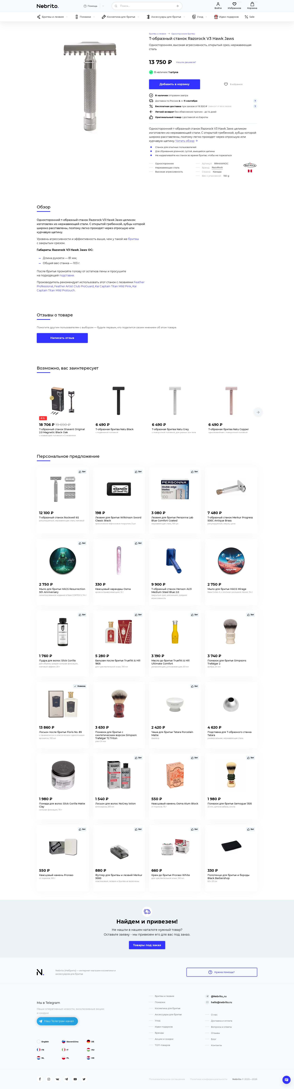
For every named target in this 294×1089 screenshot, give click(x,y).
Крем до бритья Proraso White (170, 875)
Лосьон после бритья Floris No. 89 (60, 732)
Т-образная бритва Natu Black (115, 429)
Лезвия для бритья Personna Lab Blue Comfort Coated (172, 519)
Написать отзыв (62, 338)
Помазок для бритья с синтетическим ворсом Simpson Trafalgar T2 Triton (116, 735)
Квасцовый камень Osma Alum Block (174, 803)
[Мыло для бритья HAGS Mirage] (231, 560)
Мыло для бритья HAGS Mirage (227, 589)
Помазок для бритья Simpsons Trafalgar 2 (227, 662)
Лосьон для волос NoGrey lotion (115, 803)
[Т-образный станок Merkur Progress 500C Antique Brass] (231, 489)
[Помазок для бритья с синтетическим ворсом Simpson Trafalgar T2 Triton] (119, 703)
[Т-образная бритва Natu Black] (119, 400)
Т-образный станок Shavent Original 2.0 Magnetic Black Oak (62, 431)
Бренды (159, 1032)
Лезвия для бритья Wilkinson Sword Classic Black (118, 519)
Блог (213, 1039)
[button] (258, 412)
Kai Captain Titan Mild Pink (113, 286)
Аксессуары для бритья (168, 1014)
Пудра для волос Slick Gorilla (57, 660)
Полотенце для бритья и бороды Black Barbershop (228, 877)
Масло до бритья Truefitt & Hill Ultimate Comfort (170, 662)
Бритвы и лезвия (164, 996)
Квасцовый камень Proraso (56, 875)
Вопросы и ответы (221, 1026)
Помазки (160, 1002)
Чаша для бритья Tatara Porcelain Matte (172, 734)
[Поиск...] (177, 6)
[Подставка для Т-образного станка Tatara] (231, 703)
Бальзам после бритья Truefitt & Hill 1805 (117, 662)
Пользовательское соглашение (167, 1079)
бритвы (133, 239)
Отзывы (215, 1033)
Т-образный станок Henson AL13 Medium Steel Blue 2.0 (171, 590)
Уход (157, 1020)
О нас (214, 1014)
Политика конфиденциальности (208, 1079)
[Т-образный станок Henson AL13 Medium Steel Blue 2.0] (175, 560)
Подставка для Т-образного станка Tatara (229, 734)
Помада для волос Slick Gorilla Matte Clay (62, 805)
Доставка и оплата (221, 1020)
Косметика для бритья (167, 1008)
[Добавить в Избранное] (83, 423)
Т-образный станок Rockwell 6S (59, 517)
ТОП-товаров (162, 1045)
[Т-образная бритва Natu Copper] (231, 400)
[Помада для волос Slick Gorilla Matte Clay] (62, 775)
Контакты (216, 1045)
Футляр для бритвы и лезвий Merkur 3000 (118, 877)
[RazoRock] (250, 164)
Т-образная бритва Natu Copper (228, 429)
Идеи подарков (164, 1026)
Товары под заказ (147, 945)
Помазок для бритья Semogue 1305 (230, 803)
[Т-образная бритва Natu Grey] (175, 400)
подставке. (67, 275)
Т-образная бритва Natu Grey (170, 429)
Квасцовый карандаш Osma (113, 589)
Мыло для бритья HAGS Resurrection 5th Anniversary (62, 590)
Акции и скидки (164, 1039)
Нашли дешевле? (186, 62)
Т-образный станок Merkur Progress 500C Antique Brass (230, 519)
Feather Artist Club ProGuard (74, 286)
